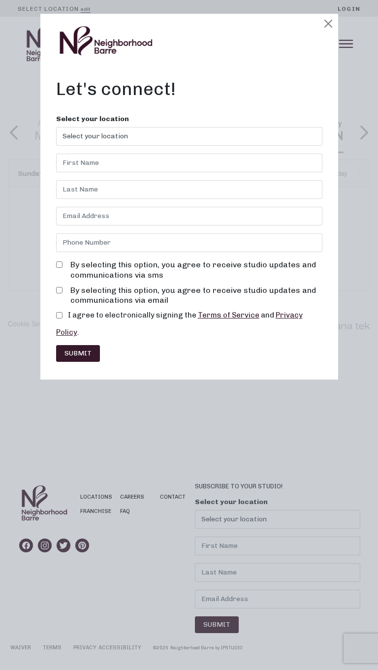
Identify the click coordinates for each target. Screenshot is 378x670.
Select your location (92, 119)
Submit (78, 353)
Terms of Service (228, 315)
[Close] (328, 24)
